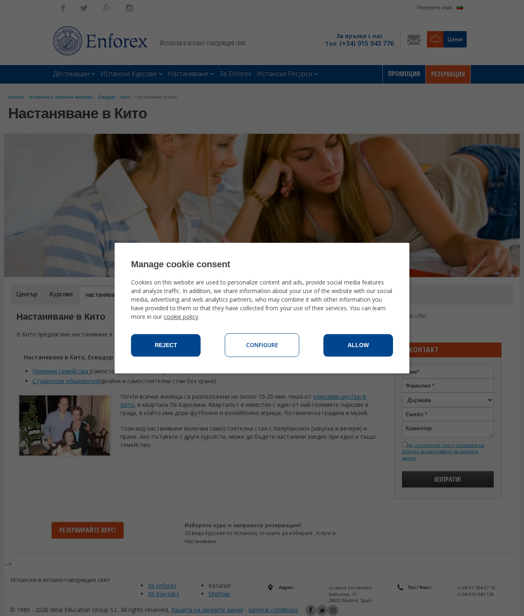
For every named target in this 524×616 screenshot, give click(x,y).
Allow (358, 345)
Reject (166, 345)
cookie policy (181, 316)
